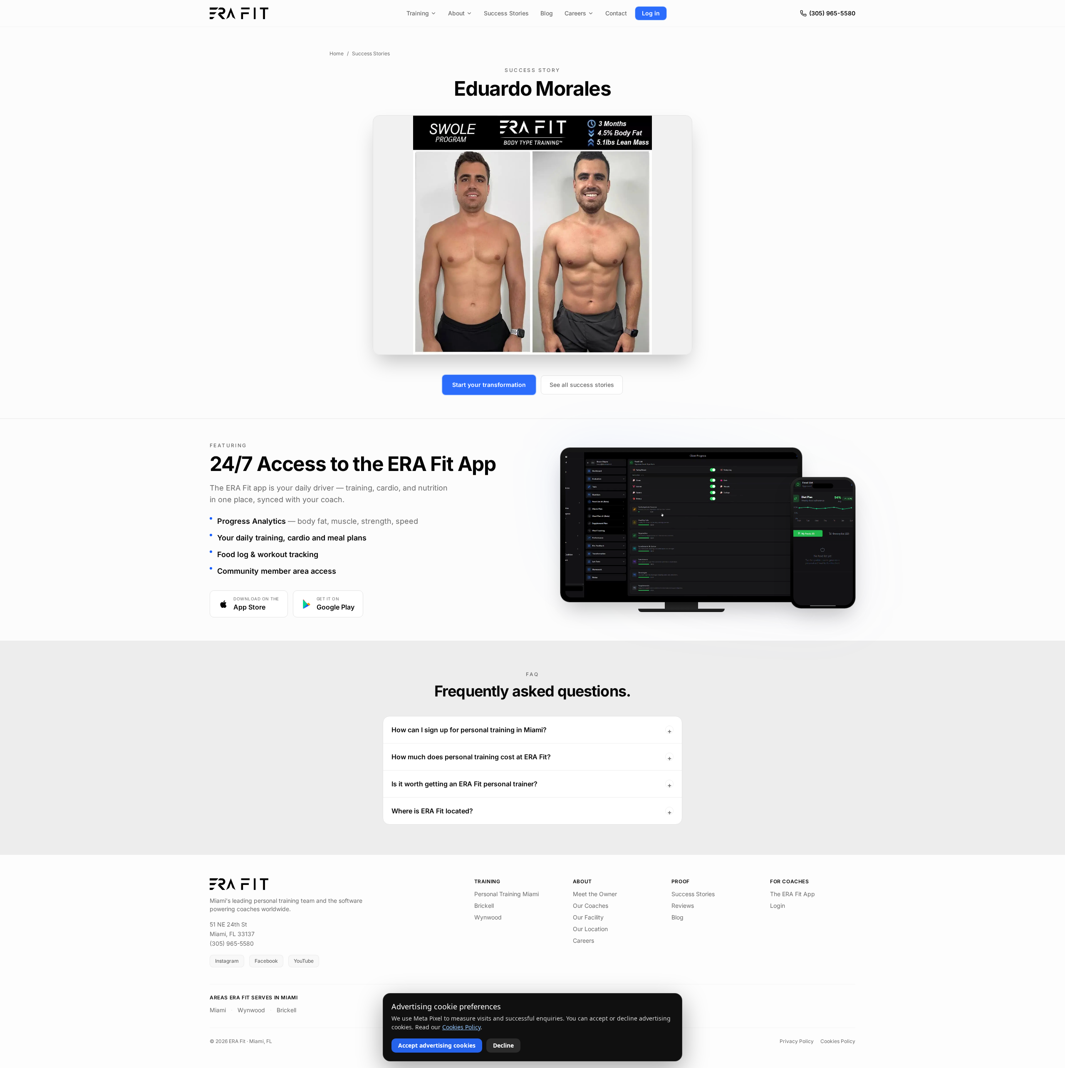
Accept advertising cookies (437, 1045)
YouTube (304, 961)
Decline (503, 1045)
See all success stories (582, 384)
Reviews (682, 905)
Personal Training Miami (506, 893)
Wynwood (488, 917)
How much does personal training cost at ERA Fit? (531, 757)
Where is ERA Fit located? (531, 811)
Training (417, 13)
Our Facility (588, 917)
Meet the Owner (595, 893)
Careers (575, 13)
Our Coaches (590, 905)
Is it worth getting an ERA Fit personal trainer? (531, 784)
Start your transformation (489, 384)
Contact (616, 13)
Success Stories (506, 13)
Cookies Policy (837, 1041)
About (456, 13)
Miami (218, 1009)
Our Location (590, 928)
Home (336, 53)
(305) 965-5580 (832, 13)
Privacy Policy (797, 1041)
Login (777, 905)
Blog (546, 13)
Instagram (227, 961)
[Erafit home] (239, 13)
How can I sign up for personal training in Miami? (531, 730)
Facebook (266, 961)
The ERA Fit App (792, 893)
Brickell (484, 905)
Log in (651, 13)
